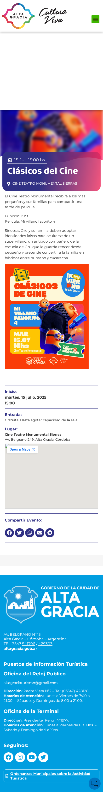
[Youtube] (32, 757)
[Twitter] (43, 757)
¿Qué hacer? (51, 48)
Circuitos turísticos (51, 77)
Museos (52, 86)
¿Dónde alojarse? (52, 67)
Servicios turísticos (51, 96)
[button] (95, 19)
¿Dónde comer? (51, 57)
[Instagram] (20, 757)
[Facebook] (8, 757)
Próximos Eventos (51, 38)
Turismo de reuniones (51, 105)
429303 (45, 643)
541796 (28, 643)
